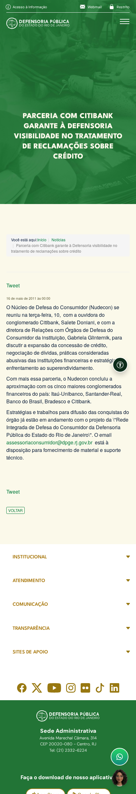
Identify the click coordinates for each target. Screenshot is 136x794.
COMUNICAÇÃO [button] (30, 604)
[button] (120, 364)
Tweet (13, 285)
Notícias (58, 239)
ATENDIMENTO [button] (29, 581)
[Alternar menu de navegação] (125, 21)
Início (41, 239)
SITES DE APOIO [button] (30, 652)
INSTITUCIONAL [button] (30, 557)
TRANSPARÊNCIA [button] (31, 628)
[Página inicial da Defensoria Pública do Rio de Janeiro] (38, 22)
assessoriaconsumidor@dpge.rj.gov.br (49, 442)
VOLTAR (15, 510)
